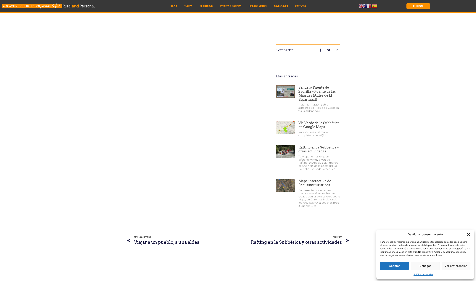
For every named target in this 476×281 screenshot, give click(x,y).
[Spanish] (375, 6)
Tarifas (188, 6)
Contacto (300, 6)
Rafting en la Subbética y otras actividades (318, 149)
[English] (362, 6)
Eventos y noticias (230, 6)
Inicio (174, 6)
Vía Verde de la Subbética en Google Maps (319, 125)
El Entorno (206, 6)
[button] (468, 234)
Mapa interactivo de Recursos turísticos (314, 183)
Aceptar (394, 266)
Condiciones (281, 6)
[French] (368, 6)
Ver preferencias (456, 266)
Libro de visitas (258, 6)
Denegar (425, 266)
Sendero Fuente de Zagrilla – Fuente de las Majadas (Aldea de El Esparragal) (317, 93)
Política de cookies (423, 274)
